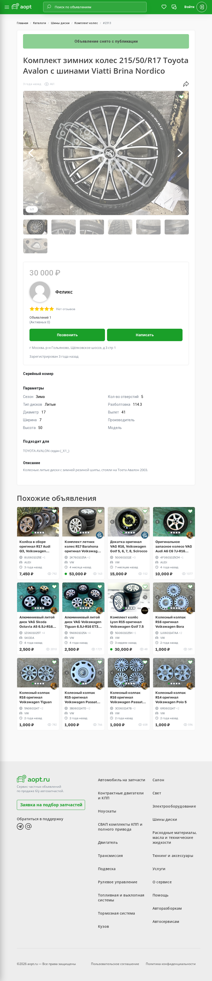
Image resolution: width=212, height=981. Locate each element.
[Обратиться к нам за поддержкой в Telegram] (20, 826)
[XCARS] (144, 610)
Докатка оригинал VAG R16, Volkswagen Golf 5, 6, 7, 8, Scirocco (128, 546)
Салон (158, 779)
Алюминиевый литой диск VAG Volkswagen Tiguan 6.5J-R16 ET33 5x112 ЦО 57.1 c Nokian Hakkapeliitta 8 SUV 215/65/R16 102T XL (83, 622)
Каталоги (39, 23)
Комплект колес (86, 23)
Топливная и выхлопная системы (121, 897)
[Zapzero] (99, 535)
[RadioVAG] (189, 535)
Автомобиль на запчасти (121, 779)
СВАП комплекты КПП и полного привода (120, 827)
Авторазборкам (167, 908)
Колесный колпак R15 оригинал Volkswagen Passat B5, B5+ (81, 697)
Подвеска (107, 868)
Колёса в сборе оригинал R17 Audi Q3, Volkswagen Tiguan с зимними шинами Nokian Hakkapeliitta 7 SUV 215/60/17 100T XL (35, 546)
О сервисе (162, 881)
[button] (31, 153)
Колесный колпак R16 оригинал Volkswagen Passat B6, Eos (126, 697)
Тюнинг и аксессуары (173, 855)
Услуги (159, 868)
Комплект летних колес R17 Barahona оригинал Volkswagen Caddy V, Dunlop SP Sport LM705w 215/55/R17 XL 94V (83, 546)
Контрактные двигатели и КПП (121, 795)
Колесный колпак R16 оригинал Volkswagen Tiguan (35, 697)
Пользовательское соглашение (115, 964)
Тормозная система (116, 913)
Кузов (103, 926)
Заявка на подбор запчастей (51, 805)
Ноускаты (107, 811)
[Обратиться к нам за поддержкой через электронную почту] (28, 826)
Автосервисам (166, 921)
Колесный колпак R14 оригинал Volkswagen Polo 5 (171, 697)
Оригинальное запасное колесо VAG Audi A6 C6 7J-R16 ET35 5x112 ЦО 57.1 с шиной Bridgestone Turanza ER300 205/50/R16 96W (173, 546)
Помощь (160, 895)
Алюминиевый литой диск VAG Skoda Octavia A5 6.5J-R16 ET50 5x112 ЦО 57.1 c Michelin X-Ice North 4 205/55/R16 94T (37, 622)
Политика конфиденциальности (171, 964)
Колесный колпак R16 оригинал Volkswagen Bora (170, 622)
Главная (22, 23)
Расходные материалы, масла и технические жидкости (175, 837)
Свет (157, 793)
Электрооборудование (174, 806)
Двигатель (108, 842)
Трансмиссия (110, 855)
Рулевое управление (118, 881)
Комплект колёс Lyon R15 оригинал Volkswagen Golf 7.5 (127, 622)
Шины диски (60, 23)
